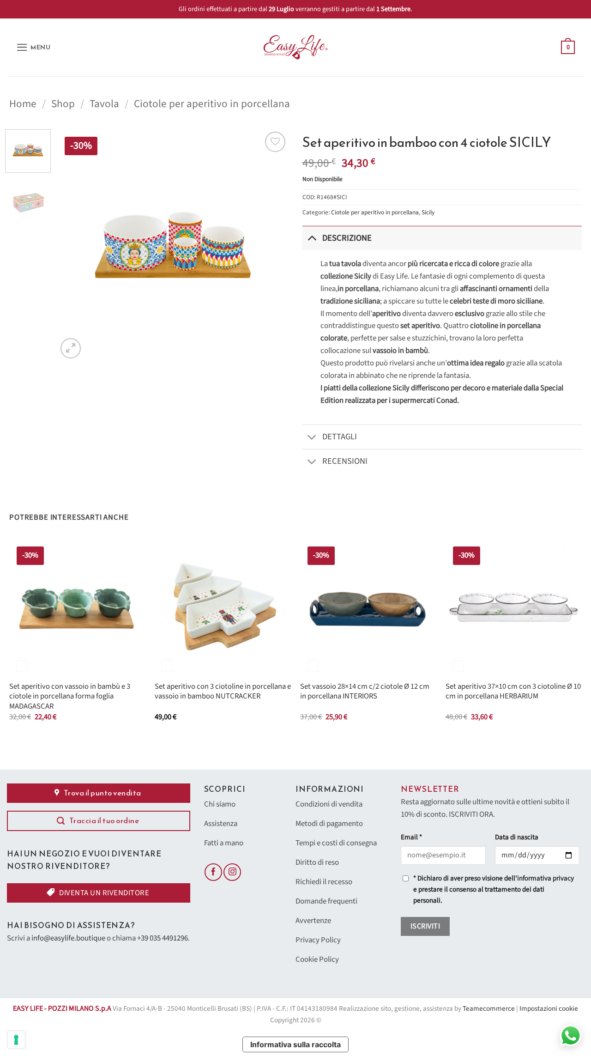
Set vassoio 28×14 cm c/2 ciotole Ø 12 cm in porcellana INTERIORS (364, 692)
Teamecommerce (489, 1009)
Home (22, 103)
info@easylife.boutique (68, 938)
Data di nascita (516, 837)
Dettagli (339, 437)
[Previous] (73, 245)
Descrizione (347, 238)
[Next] (272, 245)
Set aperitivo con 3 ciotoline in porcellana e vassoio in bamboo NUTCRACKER (223, 692)
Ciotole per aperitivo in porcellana (212, 103)
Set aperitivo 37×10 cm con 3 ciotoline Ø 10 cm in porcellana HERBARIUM (513, 692)
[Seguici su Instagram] (232, 872)
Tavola (104, 103)
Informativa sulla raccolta (295, 1044)
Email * (411, 837)
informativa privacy (545, 878)
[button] (33, 47)
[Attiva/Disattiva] (311, 237)
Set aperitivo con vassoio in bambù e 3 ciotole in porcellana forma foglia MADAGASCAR (69, 697)
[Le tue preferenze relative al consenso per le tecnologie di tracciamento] (16, 1040)
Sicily (428, 212)
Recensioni (345, 461)
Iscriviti (425, 926)
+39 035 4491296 (162, 938)
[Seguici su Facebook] (213, 872)
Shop (63, 103)
